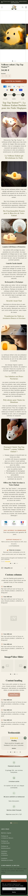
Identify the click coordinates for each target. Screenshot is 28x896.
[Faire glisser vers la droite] (26, 36)
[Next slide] (25, 667)
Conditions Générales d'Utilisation (4, 853)
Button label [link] (14, 694)
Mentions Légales (6, 833)
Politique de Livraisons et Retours (7, 837)
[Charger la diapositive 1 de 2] (14, 61)
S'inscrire (14, 881)
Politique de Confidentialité (5, 842)
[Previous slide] (3, 667)
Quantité (3, 73)
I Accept (14, 888)
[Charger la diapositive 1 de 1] (12, 61)
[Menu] (2, 7)
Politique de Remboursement (5, 847)
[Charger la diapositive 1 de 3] (15, 61)
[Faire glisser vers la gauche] (2, 36)
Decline (14, 892)
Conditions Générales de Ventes (7, 859)
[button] (22, 7)
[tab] (10, 563)
